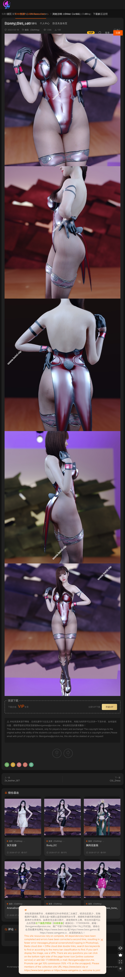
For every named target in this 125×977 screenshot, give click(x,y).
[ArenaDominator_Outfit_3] (23, 879)
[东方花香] (23, 816)
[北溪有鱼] (6, 4)
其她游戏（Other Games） (67, 13)
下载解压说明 (100, 13)
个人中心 (45, 23)
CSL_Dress (115, 780)
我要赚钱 (32, 23)
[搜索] (99, 32)
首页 (9, 13)
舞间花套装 (92, 845)
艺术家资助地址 (15, 23)
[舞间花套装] (102, 816)
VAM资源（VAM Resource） (31, 13)
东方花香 (12, 845)
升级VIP (109, 707)
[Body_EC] (62, 816)
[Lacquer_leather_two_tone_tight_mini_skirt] (102, 879)
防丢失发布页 (60, 23)
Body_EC (51, 845)
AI (86, 13)
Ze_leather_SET (12, 780)
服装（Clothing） (16, 841)
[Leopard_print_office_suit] (62, 879)
